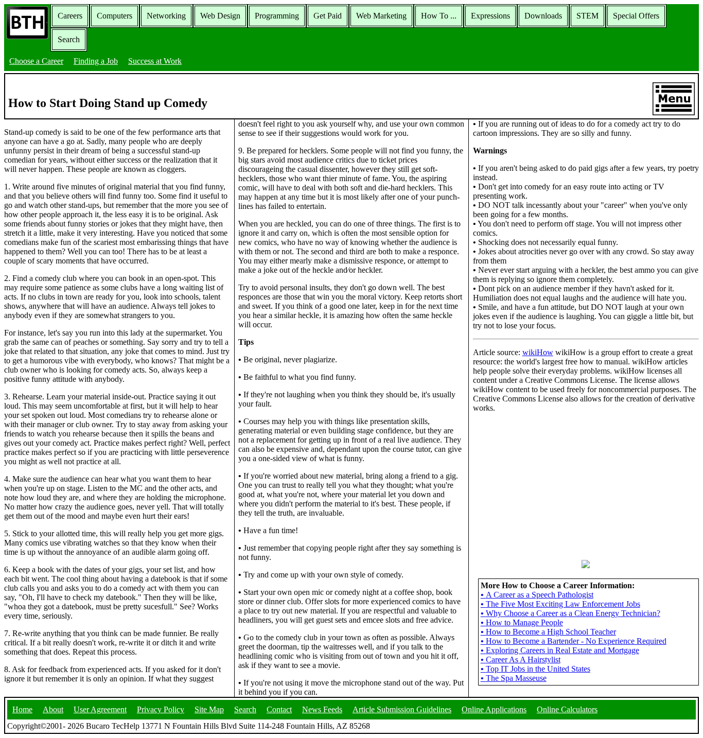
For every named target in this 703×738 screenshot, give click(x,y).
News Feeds (322, 709)
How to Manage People (522, 622)
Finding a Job (96, 61)
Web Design (220, 15)
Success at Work (155, 61)
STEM (587, 15)
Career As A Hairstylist (520, 659)
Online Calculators (567, 709)
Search (69, 39)
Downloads (543, 15)
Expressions (490, 15)
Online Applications (494, 709)
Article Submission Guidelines (402, 709)
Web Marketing (381, 15)
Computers (114, 15)
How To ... (438, 15)
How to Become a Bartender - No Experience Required (573, 641)
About (53, 709)
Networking (166, 15)
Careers (70, 15)
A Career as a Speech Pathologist (537, 594)
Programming (277, 15)
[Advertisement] (585, 485)
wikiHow (537, 352)
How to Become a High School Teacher (548, 631)
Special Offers (636, 15)
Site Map (209, 709)
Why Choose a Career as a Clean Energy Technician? (570, 613)
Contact (279, 709)
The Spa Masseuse (514, 678)
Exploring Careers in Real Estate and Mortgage (560, 650)
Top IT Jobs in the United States (535, 668)
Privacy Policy (160, 709)
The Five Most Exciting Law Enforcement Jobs (560, 604)
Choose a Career (36, 61)
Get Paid (327, 15)
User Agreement (100, 709)
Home (22, 709)
